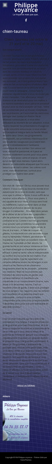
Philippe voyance (26, 7)
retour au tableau (26, 385)
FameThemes (26, 460)
